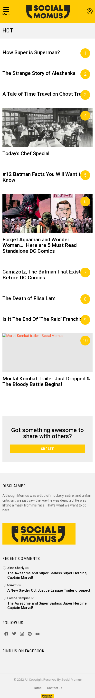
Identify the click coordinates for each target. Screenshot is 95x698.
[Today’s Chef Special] (47, 127)
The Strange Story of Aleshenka (39, 73)
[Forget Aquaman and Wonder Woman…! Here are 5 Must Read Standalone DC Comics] (47, 213)
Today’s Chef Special (25, 153)
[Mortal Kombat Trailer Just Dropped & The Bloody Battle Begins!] (47, 352)
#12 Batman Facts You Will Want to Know (42, 177)
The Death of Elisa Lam (29, 298)
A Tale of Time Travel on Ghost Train (44, 94)
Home (37, 688)
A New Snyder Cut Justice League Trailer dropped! (48, 590)
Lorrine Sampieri (18, 598)
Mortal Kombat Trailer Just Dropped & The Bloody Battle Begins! (46, 381)
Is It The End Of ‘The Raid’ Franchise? (45, 319)
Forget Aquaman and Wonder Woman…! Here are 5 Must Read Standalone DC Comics (39, 245)
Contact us (54, 688)
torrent (12, 585)
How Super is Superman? (31, 52)
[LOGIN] (90, 11)
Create (47, 449)
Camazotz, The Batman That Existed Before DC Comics (44, 275)
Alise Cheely (15, 568)
